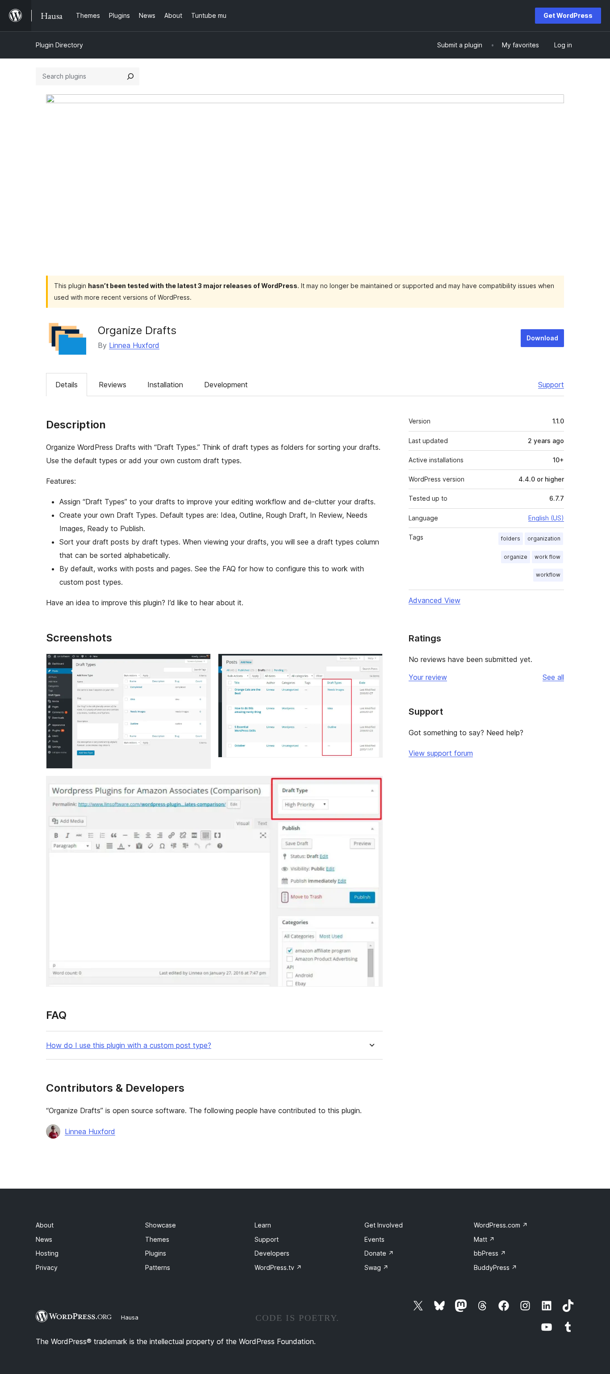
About (45, 1225)
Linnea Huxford (134, 345)
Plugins (155, 1253)
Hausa (129, 1317)
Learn (263, 1225)
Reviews (112, 384)
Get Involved (383, 1225)
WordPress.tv (278, 1267)
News (44, 1239)
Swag (376, 1267)
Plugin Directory (59, 45)
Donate (379, 1253)
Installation (165, 384)
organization (543, 538)
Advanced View (434, 600)
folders (510, 538)
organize (515, 556)
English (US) (546, 518)
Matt (484, 1239)
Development (226, 384)
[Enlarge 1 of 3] (198, 665)
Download (542, 338)
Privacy (47, 1267)
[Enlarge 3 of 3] (370, 787)
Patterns (157, 1267)
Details (66, 384)
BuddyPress (495, 1267)
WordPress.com (501, 1225)
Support (551, 384)
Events (374, 1239)
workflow (548, 574)
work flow (547, 556)
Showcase (160, 1225)
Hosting (47, 1253)
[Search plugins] (130, 76)
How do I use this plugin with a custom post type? (128, 1045)
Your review (428, 677)
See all (553, 677)
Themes (157, 1239)
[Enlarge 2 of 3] (370, 665)
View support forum (441, 753)
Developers (272, 1253)
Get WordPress (568, 15)
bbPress (490, 1253)
